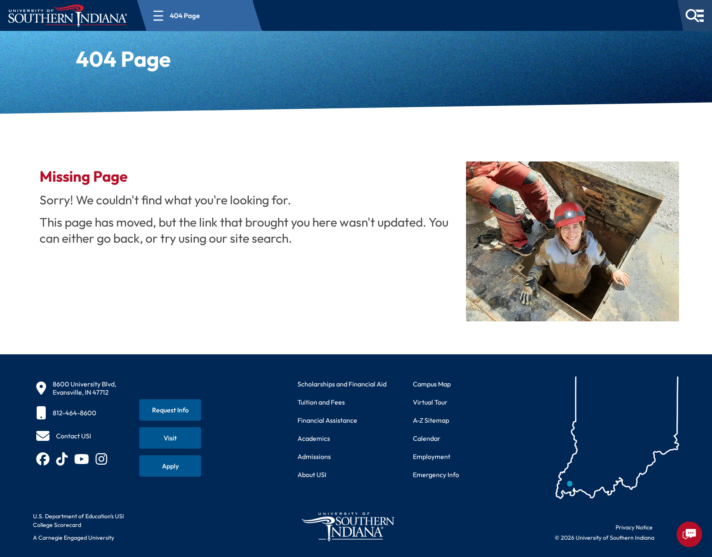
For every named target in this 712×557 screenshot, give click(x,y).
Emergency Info (436, 474)
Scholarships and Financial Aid (341, 384)
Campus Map (432, 384)
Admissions (314, 456)
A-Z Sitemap (431, 420)
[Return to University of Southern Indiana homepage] (347, 526)
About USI (311, 474)
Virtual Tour (430, 402)
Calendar (426, 438)
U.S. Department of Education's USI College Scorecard (78, 521)
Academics (313, 438)
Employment (431, 456)
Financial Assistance (327, 420)
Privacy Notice (634, 527)
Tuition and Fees (321, 402)
